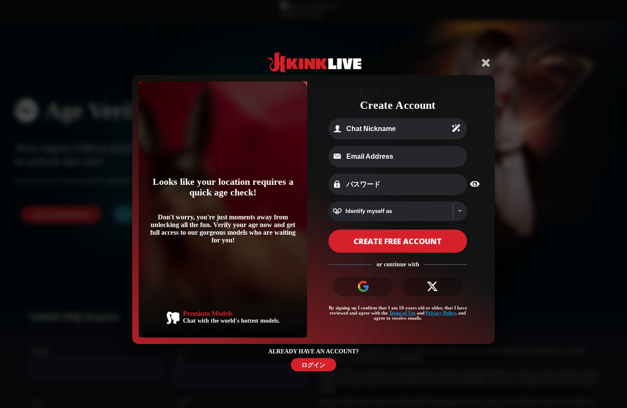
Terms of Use (402, 312)
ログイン (313, 365)
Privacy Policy (441, 312)
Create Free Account (398, 241)
